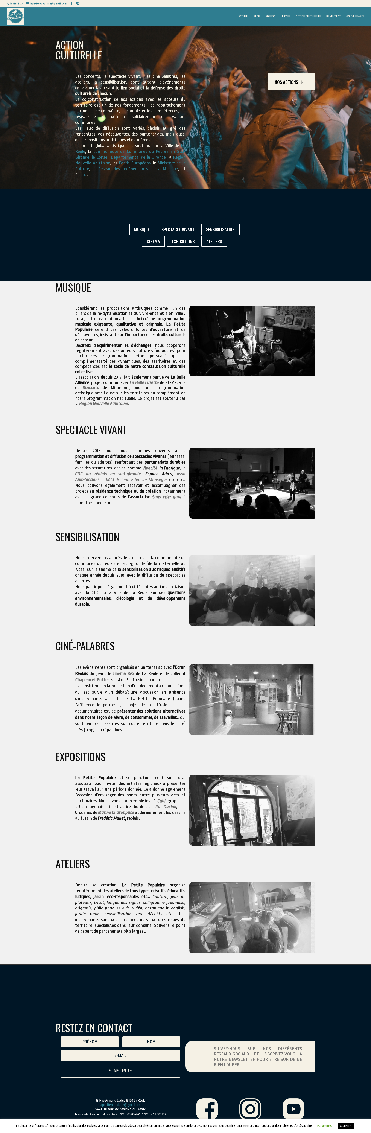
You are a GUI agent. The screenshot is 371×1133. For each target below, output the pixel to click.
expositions (183, 241)
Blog (257, 16)
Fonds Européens (135, 163)
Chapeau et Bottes (92, 679)
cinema (153, 241)
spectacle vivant (177, 229)
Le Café (285, 16)
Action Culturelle (308, 16)
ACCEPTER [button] (345, 1125)
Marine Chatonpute (116, 812)
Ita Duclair (165, 806)
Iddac (82, 174)
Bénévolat (333, 16)
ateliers (214, 241)
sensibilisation (220, 229)
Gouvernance (355, 16)
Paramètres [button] (324, 1125)
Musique (142, 229)
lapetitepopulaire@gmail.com (120, 1105)
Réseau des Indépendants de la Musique (138, 168)
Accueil (243, 16)
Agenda (270, 16)
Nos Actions (286, 82)
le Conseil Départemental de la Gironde (129, 157)
